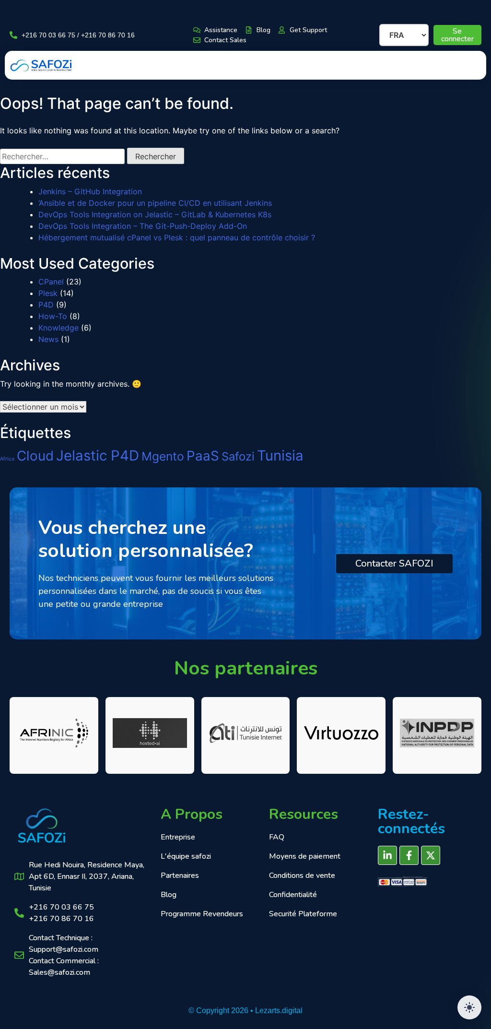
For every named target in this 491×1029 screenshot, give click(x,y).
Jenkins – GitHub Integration (90, 191)
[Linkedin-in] (387, 855)
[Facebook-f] (409, 855)
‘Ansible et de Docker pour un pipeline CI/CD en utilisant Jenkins (155, 203)
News (48, 339)
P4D (46, 304)
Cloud (35, 456)
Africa (7, 459)
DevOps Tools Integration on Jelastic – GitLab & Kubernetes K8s (154, 214)
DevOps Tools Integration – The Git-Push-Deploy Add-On (142, 226)
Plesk (48, 293)
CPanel (51, 281)
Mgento (162, 456)
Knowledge (58, 327)
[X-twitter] (430, 855)
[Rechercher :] (62, 156)
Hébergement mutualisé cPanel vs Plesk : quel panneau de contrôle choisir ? (176, 237)
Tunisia (280, 455)
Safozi (238, 456)
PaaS (203, 456)
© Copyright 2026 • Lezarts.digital (245, 1010)
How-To (52, 316)
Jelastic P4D (97, 455)
